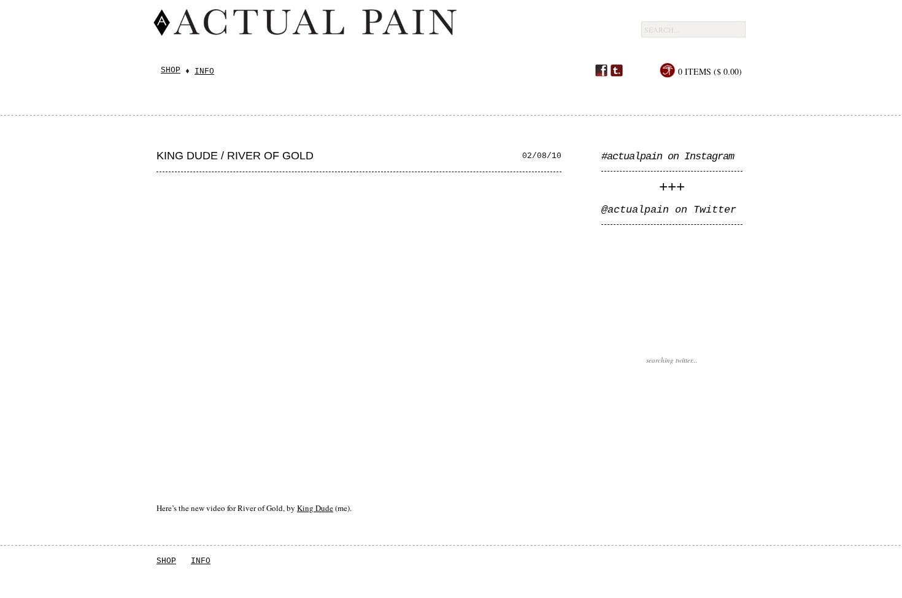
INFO (200, 561)
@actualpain (635, 210)
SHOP (166, 561)
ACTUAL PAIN (390, 32)
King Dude (315, 507)
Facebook (601, 70)
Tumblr (617, 70)
